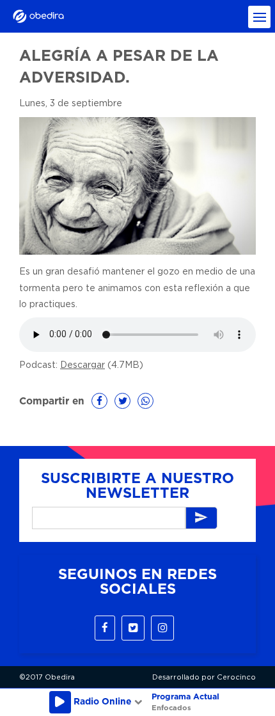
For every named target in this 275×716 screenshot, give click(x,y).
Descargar (82, 365)
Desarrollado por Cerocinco (204, 677)
